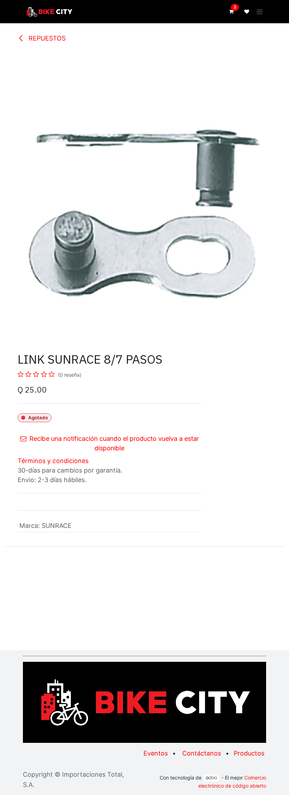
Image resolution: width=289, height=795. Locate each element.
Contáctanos (201, 753)
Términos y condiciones (53, 460)
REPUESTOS (46, 38)
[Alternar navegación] (259, 12)
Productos (249, 753)
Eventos (155, 753)
